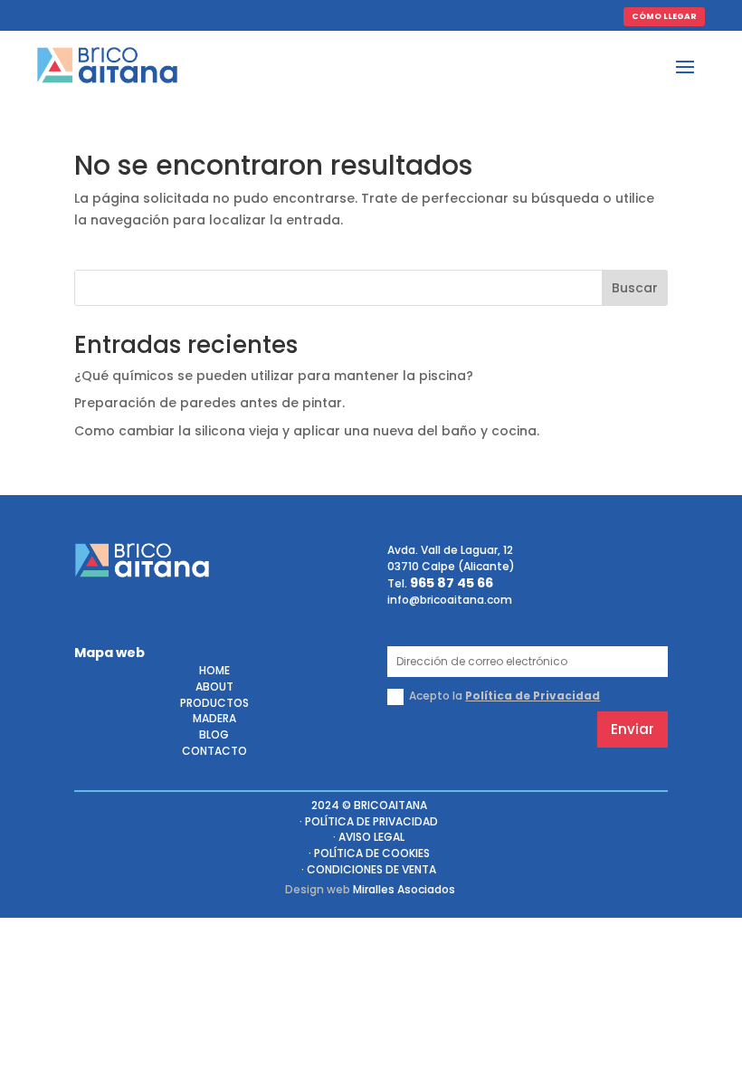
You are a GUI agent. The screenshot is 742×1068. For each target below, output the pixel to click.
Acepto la (504, 695)
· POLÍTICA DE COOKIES (369, 855)
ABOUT (214, 688)
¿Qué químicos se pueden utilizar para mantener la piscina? (273, 376)
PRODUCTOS (214, 704)
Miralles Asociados (404, 889)
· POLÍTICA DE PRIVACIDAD (369, 823)
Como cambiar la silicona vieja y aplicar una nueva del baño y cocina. (306, 431)
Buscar (635, 288)
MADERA (214, 720)
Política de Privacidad (532, 695)
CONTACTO (214, 752)
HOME (214, 672)
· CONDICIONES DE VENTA (368, 871)
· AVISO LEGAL (368, 838)
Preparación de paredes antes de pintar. (209, 403)
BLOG (214, 736)
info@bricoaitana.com (449, 599)
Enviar (632, 729)
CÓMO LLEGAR (664, 16)
